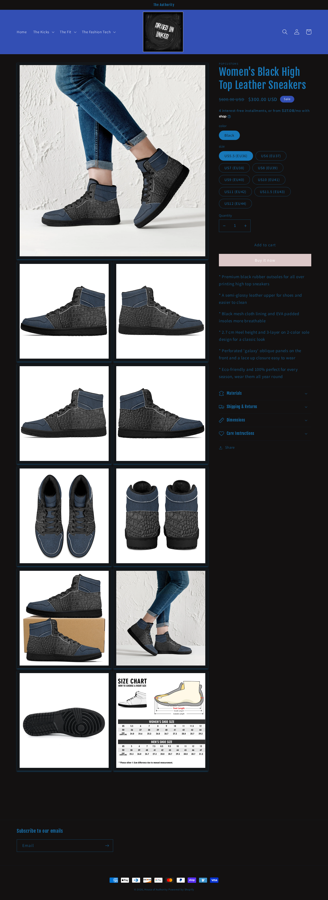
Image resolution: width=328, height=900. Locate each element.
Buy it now (265, 260)
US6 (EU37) (271, 156)
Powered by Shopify (181, 889)
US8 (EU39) (268, 167)
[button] (43, 32)
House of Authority (156, 889)
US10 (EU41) (269, 179)
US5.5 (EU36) (235, 156)
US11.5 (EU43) (272, 191)
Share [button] (230, 447)
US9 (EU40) (234, 179)
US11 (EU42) (235, 191)
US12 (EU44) (235, 203)
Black (229, 135)
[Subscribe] (107, 845)
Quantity (225, 215)
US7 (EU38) (234, 167)
